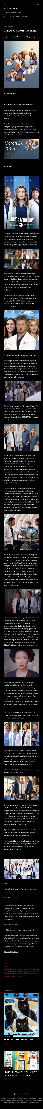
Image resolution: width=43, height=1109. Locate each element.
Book (12, 16)
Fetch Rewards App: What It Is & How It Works (20, 1073)
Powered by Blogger (23, 1094)
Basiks (19, 16)
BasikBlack (10, 8)
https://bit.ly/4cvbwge (11, 924)
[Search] (38, 3)
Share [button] (5, 963)
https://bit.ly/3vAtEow (11, 897)
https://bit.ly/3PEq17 (11, 952)
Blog (6, 16)
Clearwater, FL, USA (16, 976)
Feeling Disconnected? (19, 1039)
